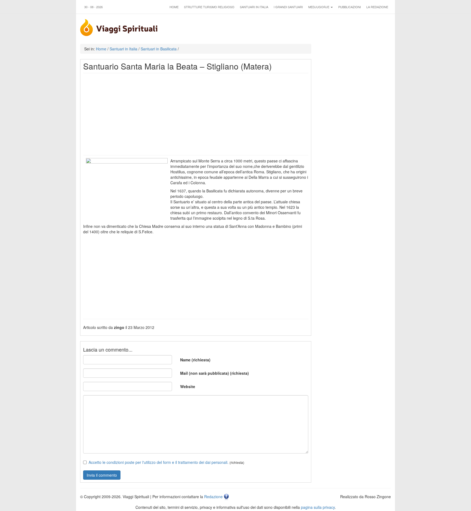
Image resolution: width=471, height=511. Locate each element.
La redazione (377, 7)
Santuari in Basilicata (159, 49)
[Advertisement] (195, 114)
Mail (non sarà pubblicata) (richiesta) (214, 373)
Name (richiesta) (195, 359)
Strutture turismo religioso (209, 7)
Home (174, 7)
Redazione (213, 496)
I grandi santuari (288, 7)
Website (187, 386)
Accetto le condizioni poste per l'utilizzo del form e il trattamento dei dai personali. (158, 462)
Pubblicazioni (349, 7)
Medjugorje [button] (319, 7)
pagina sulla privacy (318, 507)
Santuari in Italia (254, 7)
